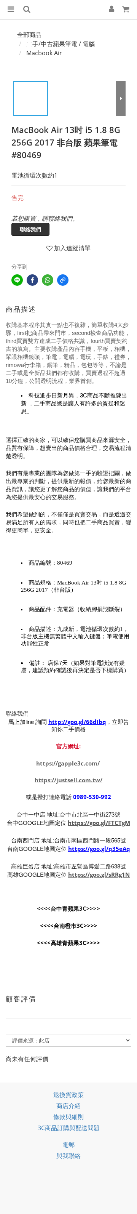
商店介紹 (68, 1106)
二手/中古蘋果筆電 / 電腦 (60, 44)
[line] (17, 280)
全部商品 (29, 34)
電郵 (68, 1144)
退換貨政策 (68, 1095)
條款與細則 (68, 1117)
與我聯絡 (68, 1156)
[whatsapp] (47, 280)
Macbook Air (44, 53)
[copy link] (62, 280)
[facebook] (32, 280)
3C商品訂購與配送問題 (69, 1128)
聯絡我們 (30, 229)
